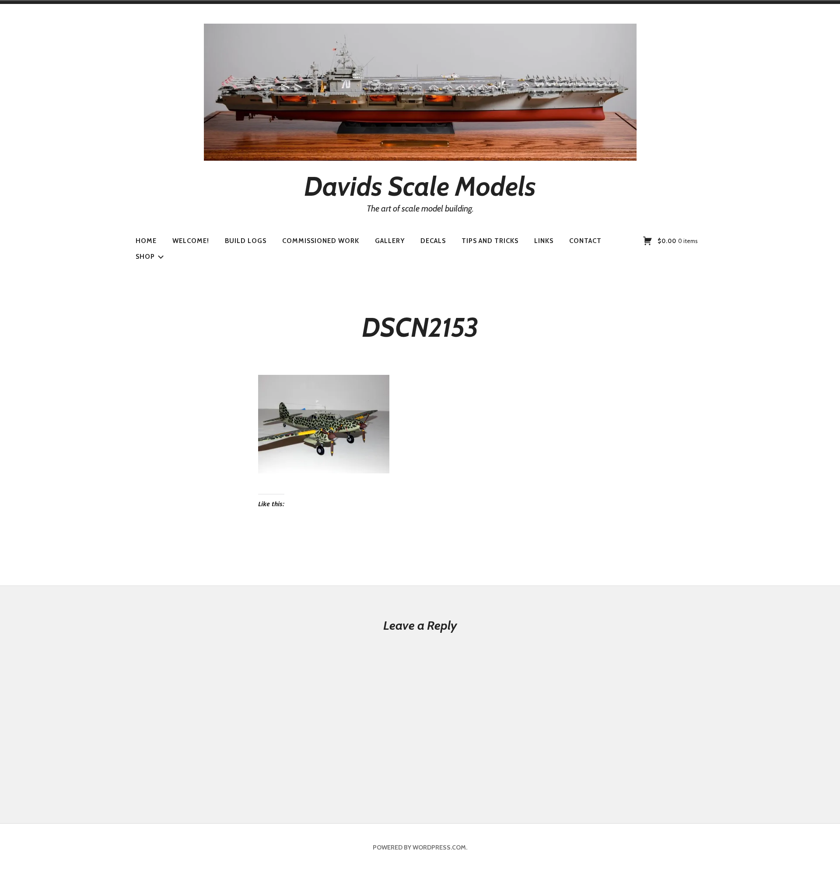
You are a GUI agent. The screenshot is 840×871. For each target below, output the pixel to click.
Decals (433, 241)
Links (543, 241)
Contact (585, 241)
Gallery (390, 241)
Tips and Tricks (490, 241)
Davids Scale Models (420, 186)
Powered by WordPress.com (419, 847)
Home (146, 241)
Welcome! (190, 241)
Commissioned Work (320, 241)
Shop (145, 257)
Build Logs (245, 241)
